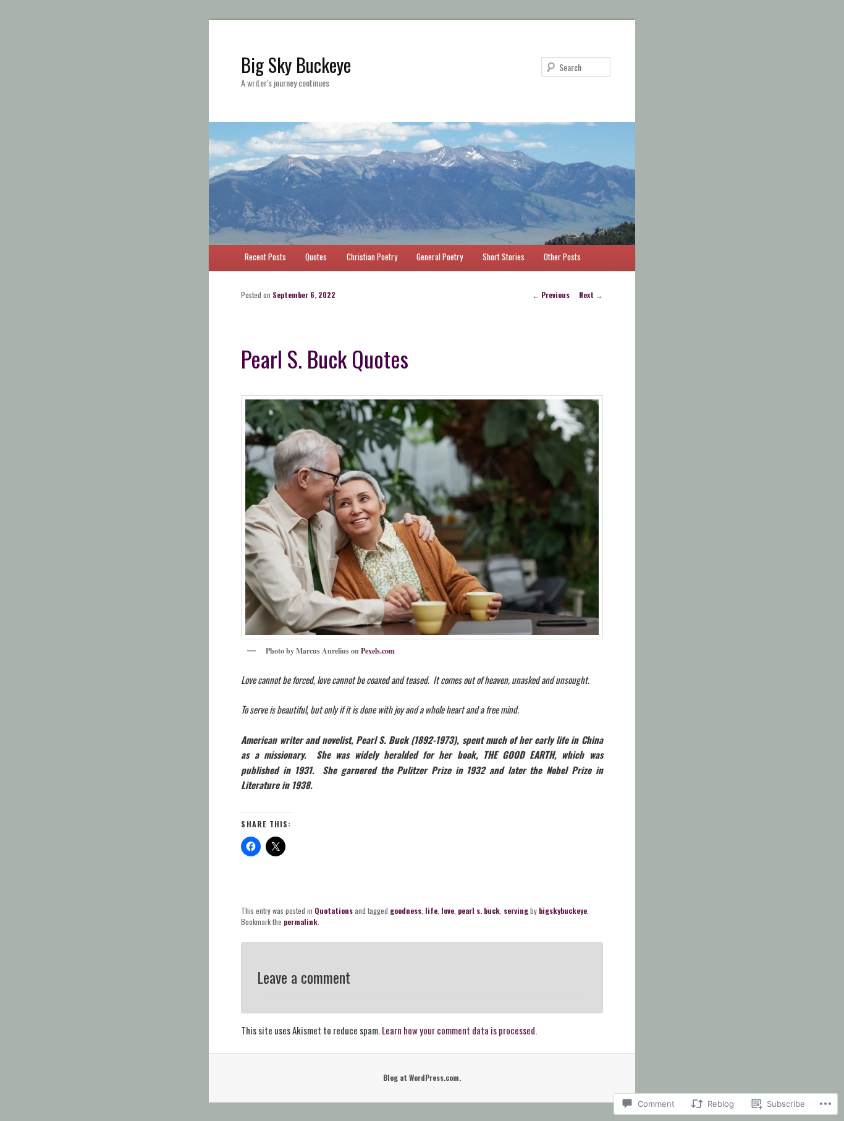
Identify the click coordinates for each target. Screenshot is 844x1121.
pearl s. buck (479, 910)
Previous (551, 294)
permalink (301, 921)
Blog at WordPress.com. (422, 1077)
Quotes (316, 256)
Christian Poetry (372, 256)
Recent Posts (265, 256)
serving (516, 910)
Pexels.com (378, 651)
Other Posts (562, 256)
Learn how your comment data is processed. (459, 1030)
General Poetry (439, 256)
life (431, 910)
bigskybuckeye (563, 910)
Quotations (333, 910)
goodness (405, 910)
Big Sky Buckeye (296, 65)
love (447, 910)
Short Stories (504, 256)
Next (591, 294)
